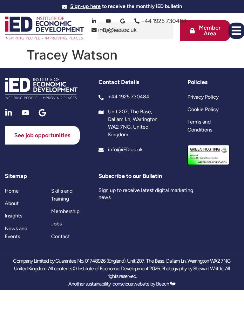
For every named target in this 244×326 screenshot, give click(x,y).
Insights (13, 216)
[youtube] (108, 21)
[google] (123, 21)
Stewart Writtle (208, 269)
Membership (65, 211)
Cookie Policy (203, 109)
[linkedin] (94, 21)
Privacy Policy (203, 97)
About (12, 203)
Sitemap (16, 176)
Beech (163, 284)
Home (12, 191)
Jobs (56, 224)
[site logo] (44, 29)
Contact (60, 236)
